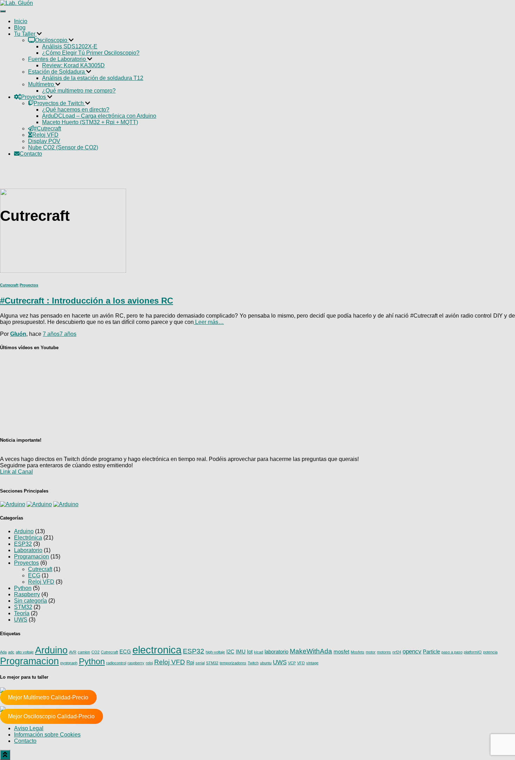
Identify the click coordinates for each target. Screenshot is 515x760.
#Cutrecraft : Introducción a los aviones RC (86, 300)
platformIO (473, 652)
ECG (34, 575)
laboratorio (276, 651)
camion (84, 652)
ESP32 (23, 544)
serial (200, 663)
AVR (72, 652)
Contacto (25, 741)
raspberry (136, 663)
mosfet (341, 651)
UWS (20, 620)
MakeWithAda (311, 651)
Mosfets (357, 652)
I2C (230, 651)
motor (371, 652)
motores (384, 652)
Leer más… (209, 322)
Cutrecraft (9, 285)
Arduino (24, 531)
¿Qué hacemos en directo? (75, 110)
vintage (312, 663)
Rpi (190, 662)
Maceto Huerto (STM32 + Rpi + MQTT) (90, 122)
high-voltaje (215, 652)
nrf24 (396, 652)
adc (11, 652)
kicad (258, 652)
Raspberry (27, 594)
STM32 (23, 607)
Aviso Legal (28, 728)
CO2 (95, 652)
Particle (431, 651)
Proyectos (29, 285)
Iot (250, 651)
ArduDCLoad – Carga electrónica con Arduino (99, 116)
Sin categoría (30, 601)
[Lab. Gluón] (16, 3)
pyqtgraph (68, 663)
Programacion (31, 556)
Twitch (253, 663)
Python (23, 588)
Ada (3, 652)
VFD (301, 663)
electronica (156, 650)
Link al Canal (16, 472)
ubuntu (266, 663)
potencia (490, 652)
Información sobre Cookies (47, 735)
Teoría (21, 613)
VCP (292, 663)
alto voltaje (25, 652)
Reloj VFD (41, 582)
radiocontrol (116, 663)
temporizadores (233, 663)
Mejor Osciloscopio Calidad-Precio (51, 716)
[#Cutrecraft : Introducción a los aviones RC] (63, 271)
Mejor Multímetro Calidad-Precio (48, 697)
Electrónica (28, 538)
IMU (241, 651)
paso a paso (451, 652)
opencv (412, 651)
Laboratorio (28, 550)
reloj (149, 663)
